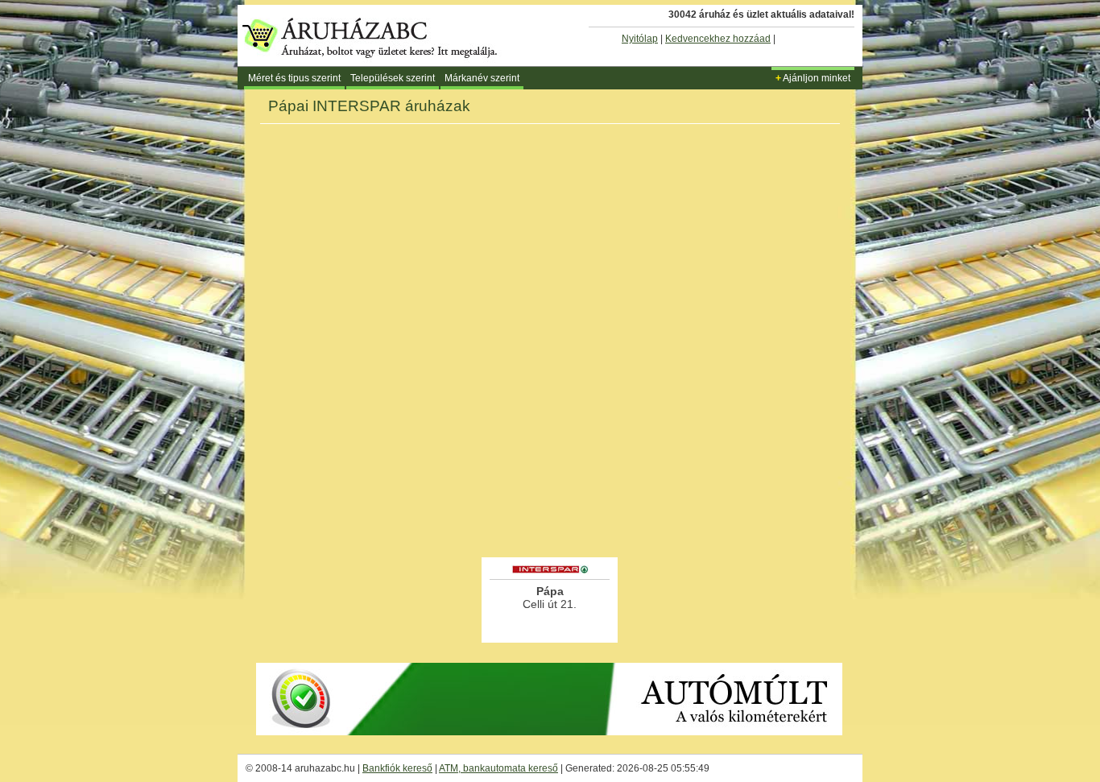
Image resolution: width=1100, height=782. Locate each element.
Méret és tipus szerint (294, 78)
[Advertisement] (550, 510)
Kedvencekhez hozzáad (718, 38)
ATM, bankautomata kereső (498, 768)
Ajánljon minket (812, 78)
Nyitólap (640, 38)
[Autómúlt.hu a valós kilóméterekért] (549, 732)
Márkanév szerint (482, 78)
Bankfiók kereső (397, 768)
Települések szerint (392, 78)
